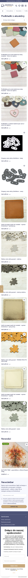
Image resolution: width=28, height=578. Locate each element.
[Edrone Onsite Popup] (14, 289)
